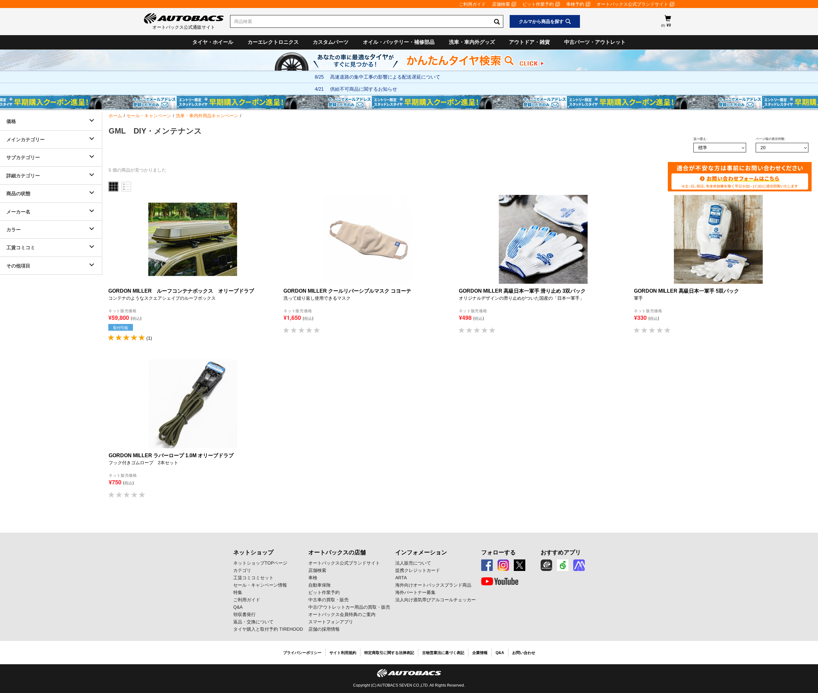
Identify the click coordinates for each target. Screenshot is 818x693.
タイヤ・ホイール (212, 42)
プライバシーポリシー (302, 653)
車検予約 (575, 4)
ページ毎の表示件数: (770, 139)
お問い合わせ (523, 653)
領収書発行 (244, 614)
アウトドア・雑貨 (529, 42)
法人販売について (413, 563)
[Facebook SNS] (487, 565)
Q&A (238, 607)
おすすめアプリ (561, 552)
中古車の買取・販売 (328, 599)
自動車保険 (319, 585)
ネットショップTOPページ (260, 563)
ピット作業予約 (538, 4)
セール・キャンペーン (149, 115)
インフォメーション (421, 552)
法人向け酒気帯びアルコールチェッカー (435, 599)
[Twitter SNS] (519, 565)
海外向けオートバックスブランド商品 (433, 585)
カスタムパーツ (331, 42)
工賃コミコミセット (253, 577)
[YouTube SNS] (499, 581)
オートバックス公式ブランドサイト (632, 4)
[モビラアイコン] (579, 565)
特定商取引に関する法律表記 (389, 653)
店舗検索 (501, 4)
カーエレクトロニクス (273, 42)
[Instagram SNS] (503, 565)
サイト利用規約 (342, 653)
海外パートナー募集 (415, 592)
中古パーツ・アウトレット (595, 42)
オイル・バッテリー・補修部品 (399, 42)
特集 (237, 592)
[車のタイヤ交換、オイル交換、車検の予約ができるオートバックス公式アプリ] (546, 565)
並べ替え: (700, 139)
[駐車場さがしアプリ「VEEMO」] (562, 565)
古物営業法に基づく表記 (443, 653)
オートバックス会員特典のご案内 (341, 614)
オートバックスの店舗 (337, 552)
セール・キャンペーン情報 (260, 585)
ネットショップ (253, 552)
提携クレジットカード (417, 570)
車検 (312, 577)
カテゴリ (242, 570)
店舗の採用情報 (324, 629)
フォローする (498, 552)
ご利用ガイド (472, 4)
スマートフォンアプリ (330, 621)
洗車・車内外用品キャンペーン (207, 115)
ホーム (115, 115)
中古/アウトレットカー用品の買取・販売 (349, 607)
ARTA (401, 577)
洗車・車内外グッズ (472, 42)
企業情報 (480, 653)
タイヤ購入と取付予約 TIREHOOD (268, 629)
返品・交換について (253, 621)
